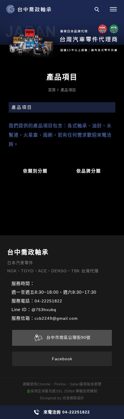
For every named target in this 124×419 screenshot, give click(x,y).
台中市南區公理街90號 (67, 337)
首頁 (52, 90)
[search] (97, 10)
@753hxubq (43, 309)
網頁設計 (77, 398)
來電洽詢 (67, 412)
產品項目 (68, 90)
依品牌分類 (88, 170)
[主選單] (113, 9)
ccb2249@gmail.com (56, 318)
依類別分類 (35, 170)
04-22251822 (48, 301)
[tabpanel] (62, 30)
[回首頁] (29, 9)
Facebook (62, 358)
